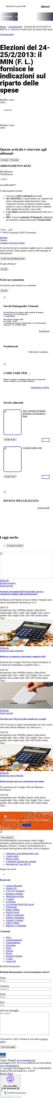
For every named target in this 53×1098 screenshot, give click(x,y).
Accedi (4, 269)
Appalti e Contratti (14, 920)
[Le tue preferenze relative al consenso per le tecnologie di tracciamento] (15, 1093)
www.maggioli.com (26, 1060)
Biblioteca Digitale (14, 893)
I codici (9, 958)
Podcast (9, 950)
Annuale (4, 160)
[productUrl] (12, 434)
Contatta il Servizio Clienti (12, 243)
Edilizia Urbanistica (15, 917)
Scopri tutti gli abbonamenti (12, 258)
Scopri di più (10, 316)
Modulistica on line (15, 896)
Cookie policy (12, 856)
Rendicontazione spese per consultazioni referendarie (22, 781)
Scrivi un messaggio (9, 1010)
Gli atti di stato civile (32, 448)
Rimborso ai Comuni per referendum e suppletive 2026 (22, 656)
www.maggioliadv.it (9, 1065)
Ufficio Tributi (12, 923)
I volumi (10, 899)
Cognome (4, 986)
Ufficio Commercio (15, 915)
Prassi (8, 948)
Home (3, 26)
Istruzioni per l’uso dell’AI (18, 864)
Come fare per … (21, 17)
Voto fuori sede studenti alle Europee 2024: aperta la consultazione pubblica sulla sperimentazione (21, 592)
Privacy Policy (7, 1073)
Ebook (9, 953)
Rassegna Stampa (14, 956)
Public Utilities (13, 909)
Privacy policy (12, 859)
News (8, 937)
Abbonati (26, 825)
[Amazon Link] (45, 440)
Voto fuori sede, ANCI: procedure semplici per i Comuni (23, 719)
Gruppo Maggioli (14, 885)
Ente (2, 1002)
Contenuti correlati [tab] (15, 546)
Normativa (11, 945)
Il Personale (11, 907)
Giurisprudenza (13, 942)
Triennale (14, 160)
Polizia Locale (12, 912)
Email (2, 994)
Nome (3, 978)
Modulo (3, 237)
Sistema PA (11, 888)
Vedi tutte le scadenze (38, 352)
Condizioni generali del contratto (21, 861)
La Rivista (10, 901)
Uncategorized (15, 26)
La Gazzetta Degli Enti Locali (20, 904)
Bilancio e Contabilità (16, 925)
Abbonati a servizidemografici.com (22, 853)
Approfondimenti (14, 940)
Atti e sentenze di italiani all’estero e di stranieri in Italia (34, 413)
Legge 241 (11, 961)
